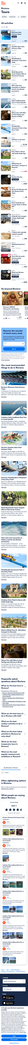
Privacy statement (5, 360)
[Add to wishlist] (9, 31)
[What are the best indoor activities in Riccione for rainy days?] (25, 734)
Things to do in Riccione (7, 971)
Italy (7, 970)
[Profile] (25, 3)
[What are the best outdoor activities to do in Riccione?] (25, 723)
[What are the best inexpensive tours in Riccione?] (25, 744)
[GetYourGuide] (3, 3)
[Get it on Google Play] (8, 998)
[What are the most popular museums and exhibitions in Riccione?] (25, 754)
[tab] (10, 768)
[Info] (6, 27)
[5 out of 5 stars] (14, 819)
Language (5, 977)
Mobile (4, 994)
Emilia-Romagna (15, 970)
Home (2, 970)
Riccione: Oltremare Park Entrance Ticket (13, 693)
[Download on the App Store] (8, 1003)
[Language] (21, 3)
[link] (14, 36)
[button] (14, 36)
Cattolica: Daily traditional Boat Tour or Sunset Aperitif (13, 839)
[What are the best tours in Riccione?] (25, 687)
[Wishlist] (18, 3)
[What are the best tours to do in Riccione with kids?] (25, 714)
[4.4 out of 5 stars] (14, 810)
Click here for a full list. (7, 789)
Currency (5, 985)
